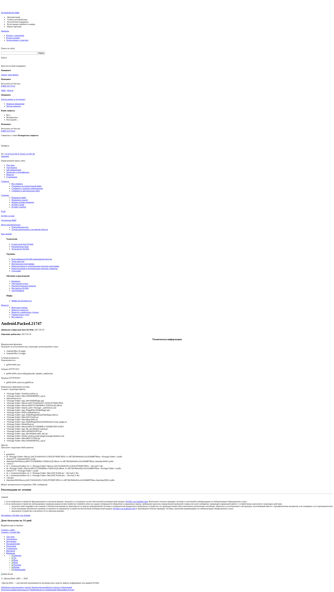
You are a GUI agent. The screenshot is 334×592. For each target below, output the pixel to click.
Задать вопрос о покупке (17, 40)
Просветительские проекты (23, 286)
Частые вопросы (13, 106)
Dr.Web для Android (137, 501)
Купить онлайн (13, 38)
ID (34, 154)
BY (31, 154)
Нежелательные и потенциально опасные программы (35, 266)
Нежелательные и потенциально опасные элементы (34, 268)
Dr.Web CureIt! (17, 205)
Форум (10, 90)
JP (21, 154)
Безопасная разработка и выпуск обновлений (52, 587)
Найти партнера (14, 26)
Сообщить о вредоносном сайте (25, 191)
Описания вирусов (19, 227)
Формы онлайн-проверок (22, 202)
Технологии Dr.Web (20, 249)
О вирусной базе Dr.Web (22, 244)
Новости (10, 174)
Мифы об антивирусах (21, 301)
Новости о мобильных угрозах (25, 312)
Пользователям (13, 544)
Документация (13, 17)
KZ (24, 154)
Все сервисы (17, 184)
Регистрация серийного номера (21, 24)
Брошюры (15, 281)
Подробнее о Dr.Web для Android (15, 515)
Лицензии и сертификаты (17, 172)
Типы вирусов (17, 261)
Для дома (10, 165)
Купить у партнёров (15, 35)
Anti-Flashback (17, 290)
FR (16, 154)
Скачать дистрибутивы (17, 19)
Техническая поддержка (17, 22)
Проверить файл (18, 197)
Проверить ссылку (19, 200)
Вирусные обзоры (19, 307)
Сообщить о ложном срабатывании (27, 188)
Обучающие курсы (19, 283)
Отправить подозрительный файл (26, 186)
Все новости (17, 317)
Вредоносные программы (22, 264)
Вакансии (10, 553)
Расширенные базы (20, 246)
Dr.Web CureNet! (18, 207)
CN (6, 154)
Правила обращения (15, 104)
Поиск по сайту (8, 48)
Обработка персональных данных (16, 587)
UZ (27, 154)
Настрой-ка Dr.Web (20, 288)
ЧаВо (3, 90)
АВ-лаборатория (13, 170)
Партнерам (11, 546)
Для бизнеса (11, 167)
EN (9, 154)
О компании (11, 177)
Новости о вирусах (19, 310)
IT (19, 154)
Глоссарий (16, 271)
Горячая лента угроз (20, 315)
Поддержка (11, 541)
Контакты (10, 551)
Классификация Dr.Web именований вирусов (31, 259)
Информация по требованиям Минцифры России (52, 590)
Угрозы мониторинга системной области (29, 229)
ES (12, 154)
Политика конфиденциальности (15, 590)
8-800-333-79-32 (8, 86)
